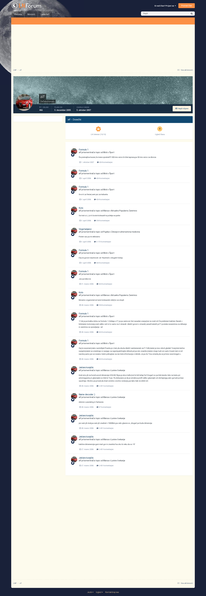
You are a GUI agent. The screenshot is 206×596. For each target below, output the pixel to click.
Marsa (106, 211)
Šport (111, 152)
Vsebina (18, 14)
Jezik (89, 592)
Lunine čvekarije (118, 370)
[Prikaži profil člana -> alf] (74, 151)
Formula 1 (83, 149)
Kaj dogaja (181, 14)
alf (80, 152)
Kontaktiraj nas (112, 592)
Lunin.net (45, 14)
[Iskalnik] (191, 13)
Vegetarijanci (85, 229)
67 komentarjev (104, 407)
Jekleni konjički (86, 367)
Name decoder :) (87, 394)
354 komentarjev (103, 221)
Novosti (31, 14)
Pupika (106, 232)
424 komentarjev (106, 162)
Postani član (186, 6)
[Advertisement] (103, 45)
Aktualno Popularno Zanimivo (124, 211)
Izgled (99, 592)
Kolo (81, 208)
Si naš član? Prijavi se (164, 6)
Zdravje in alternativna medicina (125, 232)
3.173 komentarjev (103, 242)
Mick (105, 152)
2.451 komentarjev (106, 386)
